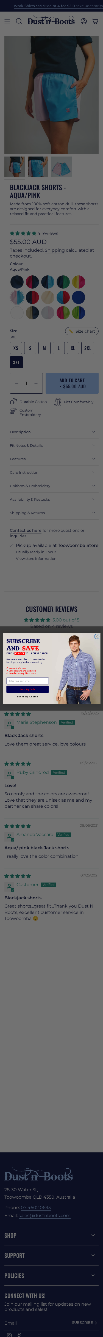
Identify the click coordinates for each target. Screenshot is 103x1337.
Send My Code (27, 689)
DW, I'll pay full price (27, 696)
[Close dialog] (96, 636)
